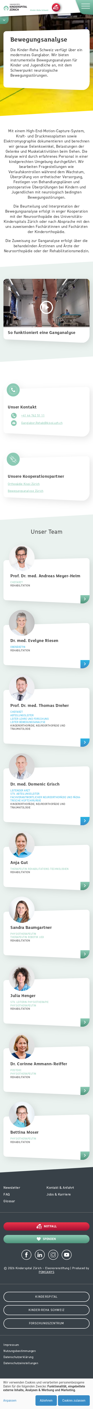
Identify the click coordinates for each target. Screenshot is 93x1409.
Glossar (9, 1201)
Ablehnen (46, 1400)
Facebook (26, 1255)
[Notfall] (56, 7)
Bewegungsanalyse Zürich (25, 491)
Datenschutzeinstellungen (20, 1363)
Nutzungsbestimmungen (19, 1351)
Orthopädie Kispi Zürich (24, 484)
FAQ (6, 1194)
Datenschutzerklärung (18, 1357)
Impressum (11, 1345)
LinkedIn (40, 1255)
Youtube (67, 1255)
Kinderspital (46, 1297)
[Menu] (83, 7)
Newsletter (11, 1187)
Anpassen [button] (9, 1401)
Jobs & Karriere (58, 1194)
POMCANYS (46, 1272)
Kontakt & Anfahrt (60, 1187)
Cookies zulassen (73, 1400)
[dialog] (46, 1394)
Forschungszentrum (46, 1323)
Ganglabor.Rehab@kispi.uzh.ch (42, 423)
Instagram (53, 1255)
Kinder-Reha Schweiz (47, 1310)
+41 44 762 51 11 (33, 415)
